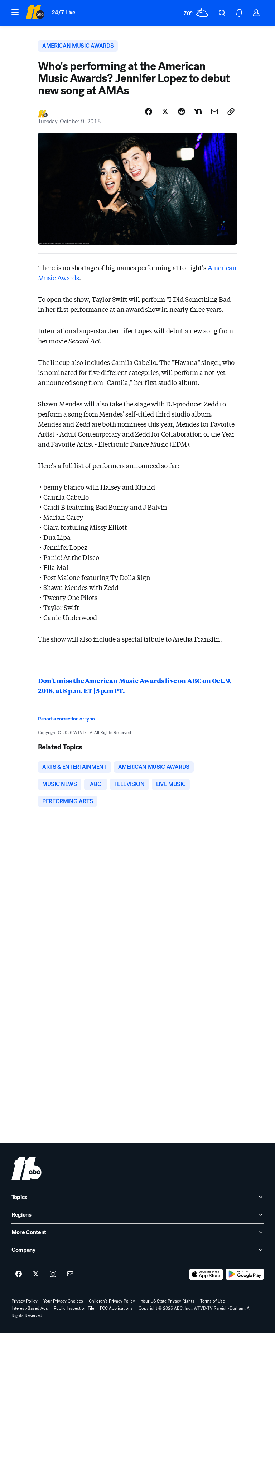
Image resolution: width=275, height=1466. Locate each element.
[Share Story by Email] (214, 111)
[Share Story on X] (165, 111)
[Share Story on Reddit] (181, 111)
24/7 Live (64, 12)
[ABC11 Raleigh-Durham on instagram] (53, 1274)
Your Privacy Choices (63, 1301)
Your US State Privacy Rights (167, 1301)
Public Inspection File (74, 1308)
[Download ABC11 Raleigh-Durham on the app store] (206, 1274)
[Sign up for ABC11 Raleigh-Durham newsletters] (70, 1274)
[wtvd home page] (26, 1168)
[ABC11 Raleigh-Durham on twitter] (36, 1274)
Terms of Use (212, 1301)
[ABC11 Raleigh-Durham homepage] (34, 13)
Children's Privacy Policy (112, 1301)
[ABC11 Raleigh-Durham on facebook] (18, 1274)
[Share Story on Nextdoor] (198, 111)
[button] (15, 12)
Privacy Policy (24, 1301)
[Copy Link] (231, 111)
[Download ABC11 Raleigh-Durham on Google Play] (245, 1274)
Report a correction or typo (66, 718)
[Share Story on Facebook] (149, 111)
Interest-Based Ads (29, 1308)
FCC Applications (116, 1308)
